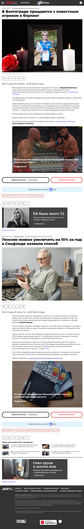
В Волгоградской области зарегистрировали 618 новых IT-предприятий (25, 452)
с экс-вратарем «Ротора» (64, 121)
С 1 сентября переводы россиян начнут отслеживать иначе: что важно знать (63, 445)
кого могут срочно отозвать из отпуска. (45, 358)
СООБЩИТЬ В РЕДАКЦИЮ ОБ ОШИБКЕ (71, 491)
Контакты (18, 488)
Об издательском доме (50, 488)
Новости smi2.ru (9, 230)
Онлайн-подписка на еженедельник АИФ (44, 491)
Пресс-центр (65, 488)
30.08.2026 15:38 (7, 236)
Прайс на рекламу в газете (32, 488)
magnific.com (6, 302)
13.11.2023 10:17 (6, 8)
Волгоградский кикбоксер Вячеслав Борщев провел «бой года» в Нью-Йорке (46, 160)
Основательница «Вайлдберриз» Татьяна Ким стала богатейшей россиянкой (65, 452)
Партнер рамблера (33, 521)
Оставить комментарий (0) (66, 180)
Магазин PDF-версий (21, 491)
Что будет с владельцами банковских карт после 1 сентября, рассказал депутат (42, 395)
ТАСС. (47, 349)
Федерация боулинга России (11, 73)
